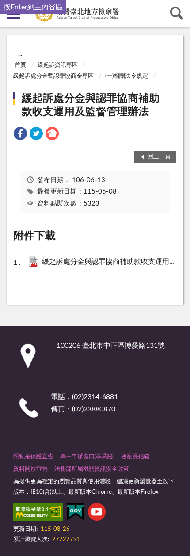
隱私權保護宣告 (33, 457)
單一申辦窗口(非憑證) (87, 457)
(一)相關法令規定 (126, 76)
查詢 (176, 13)
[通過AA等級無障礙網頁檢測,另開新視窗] (38, 513)
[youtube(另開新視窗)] (97, 513)
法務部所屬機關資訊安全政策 (91, 469)
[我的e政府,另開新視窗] (75, 513)
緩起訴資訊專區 (58, 65)
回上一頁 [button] (159, 157)
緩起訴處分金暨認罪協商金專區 (53, 76)
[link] (20, 135)
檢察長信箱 (135, 457)
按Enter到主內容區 (33, 7)
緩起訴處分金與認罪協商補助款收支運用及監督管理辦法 (91, 105)
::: (20, 54)
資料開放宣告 (30, 469)
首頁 (20, 65)
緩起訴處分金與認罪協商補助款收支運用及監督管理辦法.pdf (111, 261)
